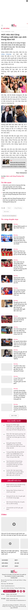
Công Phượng (6, 54)
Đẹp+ (16, 560)
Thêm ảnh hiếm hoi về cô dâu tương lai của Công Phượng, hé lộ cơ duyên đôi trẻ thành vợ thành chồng (14, 164)
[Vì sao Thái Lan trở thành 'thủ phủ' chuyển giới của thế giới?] (6, 379)
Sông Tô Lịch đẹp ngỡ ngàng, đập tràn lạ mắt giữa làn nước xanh (10, 552)
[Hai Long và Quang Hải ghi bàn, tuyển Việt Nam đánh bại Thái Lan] (6, 291)
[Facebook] (18, 591)
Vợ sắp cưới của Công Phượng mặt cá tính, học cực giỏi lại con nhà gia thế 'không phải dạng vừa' (14, 200)
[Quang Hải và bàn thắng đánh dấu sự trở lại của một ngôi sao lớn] (6, 279)
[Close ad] (27, 1)
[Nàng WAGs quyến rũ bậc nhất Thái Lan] (6, 227)
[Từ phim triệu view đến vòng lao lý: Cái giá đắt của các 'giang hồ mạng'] (6, 367)
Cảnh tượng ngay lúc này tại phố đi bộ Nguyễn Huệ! (20, 319)
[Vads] (27, 23)
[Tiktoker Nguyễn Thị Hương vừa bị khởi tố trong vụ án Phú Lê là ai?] (6, 407)
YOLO (9, 208)
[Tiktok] (24, 591)
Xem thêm (14, 415)
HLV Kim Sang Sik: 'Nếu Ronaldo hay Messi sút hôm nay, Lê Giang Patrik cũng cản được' (20, 240)
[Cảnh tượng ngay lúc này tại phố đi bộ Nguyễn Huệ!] (6, 319)
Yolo (11, 160)
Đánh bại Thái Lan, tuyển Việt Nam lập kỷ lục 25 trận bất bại (20, 252)
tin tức (15, 484)
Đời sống (6, 28)
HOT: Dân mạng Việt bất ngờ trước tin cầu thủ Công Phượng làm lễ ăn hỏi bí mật (14, 194)
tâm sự (8, 503)
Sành (16, 566)
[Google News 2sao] (9, 216)
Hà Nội (3, 594)
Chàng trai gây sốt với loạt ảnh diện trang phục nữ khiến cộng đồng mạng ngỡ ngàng (20, 355)
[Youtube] (21, 591)
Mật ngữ (5, 566)
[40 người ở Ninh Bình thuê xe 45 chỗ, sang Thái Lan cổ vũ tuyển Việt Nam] (6, 342)
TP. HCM (3, 598)
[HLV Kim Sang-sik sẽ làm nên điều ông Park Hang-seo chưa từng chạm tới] (6, 330)
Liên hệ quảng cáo (9, 591)
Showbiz (5, 560)
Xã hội (17, 563)
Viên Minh (6, 211)
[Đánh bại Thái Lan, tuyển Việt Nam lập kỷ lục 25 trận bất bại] (6, 252)
